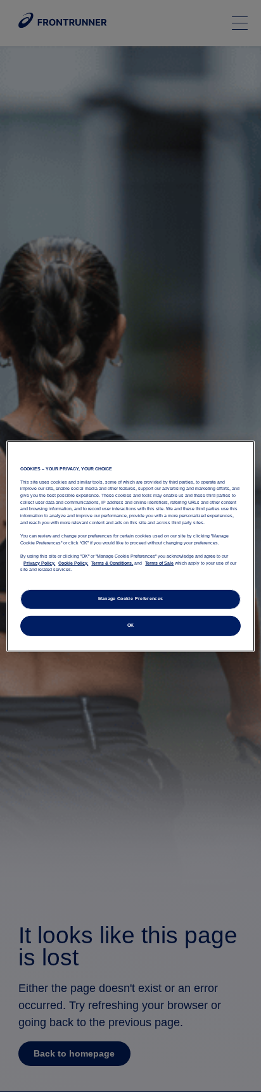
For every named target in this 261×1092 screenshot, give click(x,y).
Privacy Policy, (39, 562)
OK (130, 625)
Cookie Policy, (73, 562)
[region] (130, 545)
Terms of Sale (159, 562)
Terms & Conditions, (112, 562)
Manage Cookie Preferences (130, 598)
